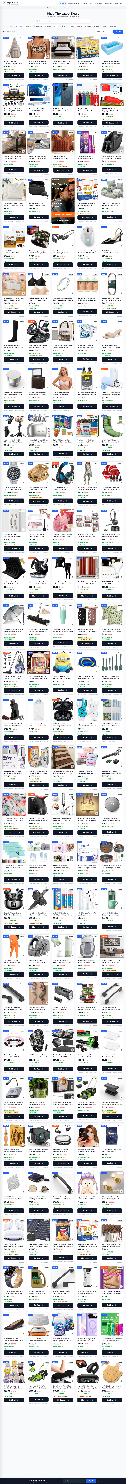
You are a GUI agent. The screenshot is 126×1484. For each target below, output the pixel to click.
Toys (80, 26)
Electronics (39, 26)
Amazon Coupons (74, 3)
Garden (49, 26)
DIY (64, 26)
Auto (105, 26)
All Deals (63, 3)
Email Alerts (118, 3)
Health (97, 26)
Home (29, 26)
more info (76, 7)
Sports (72, 26)
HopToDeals (12, 2)
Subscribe (91, 1481)
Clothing (20, 26)
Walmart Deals (87, 3)
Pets (57, 26)
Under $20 (98, 3)
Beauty (89, 26)
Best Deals (108, 3)
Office (114, 26)
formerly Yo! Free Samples (12, 4)
